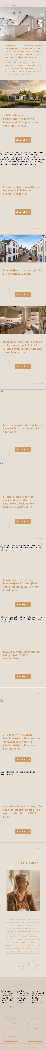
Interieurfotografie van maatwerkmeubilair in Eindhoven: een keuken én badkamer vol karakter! (19, 502)
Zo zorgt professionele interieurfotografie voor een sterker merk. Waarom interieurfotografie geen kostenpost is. (21, 742)
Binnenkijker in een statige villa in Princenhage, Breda (22, 272)
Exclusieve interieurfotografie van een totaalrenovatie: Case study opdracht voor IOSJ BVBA (22, 811)
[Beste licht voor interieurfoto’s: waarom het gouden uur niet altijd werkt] (23, 403)
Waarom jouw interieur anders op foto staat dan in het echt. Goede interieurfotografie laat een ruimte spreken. (22, 347)
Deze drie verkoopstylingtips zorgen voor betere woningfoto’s (21, 655)
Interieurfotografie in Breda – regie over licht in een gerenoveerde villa (22, 190)
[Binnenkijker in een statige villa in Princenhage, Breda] (23, 248)
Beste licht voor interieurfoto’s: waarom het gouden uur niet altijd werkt (23, 428)
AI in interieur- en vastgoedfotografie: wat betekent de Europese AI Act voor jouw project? (21, 120)
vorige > (38, 229)
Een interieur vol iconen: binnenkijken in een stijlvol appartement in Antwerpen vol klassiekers (22, 585)
